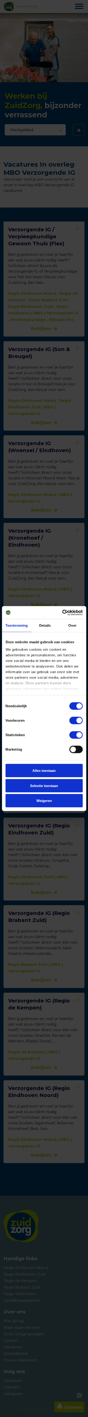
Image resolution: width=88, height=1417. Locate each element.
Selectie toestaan (44, 786)
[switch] (71, 720)
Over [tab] (72, 625)
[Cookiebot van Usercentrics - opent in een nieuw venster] (63, 612)
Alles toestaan (44, 771)
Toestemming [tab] (16, 625)
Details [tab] (45, 625)
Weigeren (44, 801)
